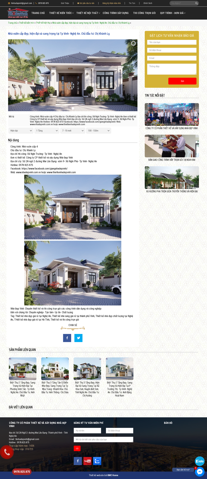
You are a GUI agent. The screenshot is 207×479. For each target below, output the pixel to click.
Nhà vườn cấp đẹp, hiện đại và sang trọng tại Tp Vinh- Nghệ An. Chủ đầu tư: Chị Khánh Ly (91, 23)
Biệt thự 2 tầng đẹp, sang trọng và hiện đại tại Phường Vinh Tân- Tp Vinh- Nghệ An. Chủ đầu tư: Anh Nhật (22, 389)
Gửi (182, 81)
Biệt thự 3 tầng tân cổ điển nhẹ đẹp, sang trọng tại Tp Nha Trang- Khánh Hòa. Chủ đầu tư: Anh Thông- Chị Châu (55, 387)
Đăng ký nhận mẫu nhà (112, 3)
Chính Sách (147, 3)
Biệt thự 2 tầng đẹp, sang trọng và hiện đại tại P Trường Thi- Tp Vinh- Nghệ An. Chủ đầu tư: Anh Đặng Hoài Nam (119, 389)
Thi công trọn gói (144, 13)
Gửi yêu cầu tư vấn (86, 3)
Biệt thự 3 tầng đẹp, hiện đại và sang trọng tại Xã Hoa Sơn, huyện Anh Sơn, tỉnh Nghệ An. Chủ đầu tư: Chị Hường (87, 389)
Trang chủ (38, 13)
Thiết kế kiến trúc (60, 13)
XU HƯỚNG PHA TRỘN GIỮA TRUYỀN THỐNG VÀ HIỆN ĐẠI (172, 191)
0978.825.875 (43, 3)
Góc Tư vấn (38, 24)
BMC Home (113, 475)
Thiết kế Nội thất (87, 13)
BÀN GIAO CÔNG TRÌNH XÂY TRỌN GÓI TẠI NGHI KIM (171, 160)
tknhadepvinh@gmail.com (21, 3)
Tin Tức (132, 3)
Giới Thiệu (65, 3)
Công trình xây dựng (116, 13)
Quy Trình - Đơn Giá (172, 13)
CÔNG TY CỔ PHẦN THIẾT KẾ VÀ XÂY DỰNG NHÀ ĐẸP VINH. (172, 128)
